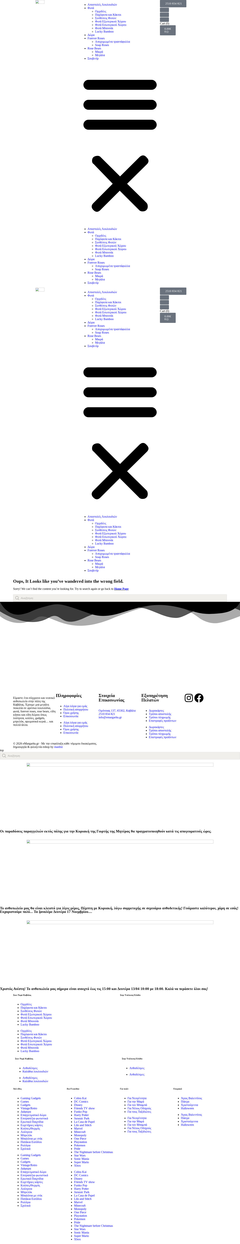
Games (25, 1101)
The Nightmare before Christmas (93, 1152)
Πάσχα (185, 1101)
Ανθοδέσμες (30, 1068)
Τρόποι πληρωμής (160, 717)
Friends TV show (84, 1108)
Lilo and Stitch (83, 1125)
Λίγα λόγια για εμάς (75, 706)
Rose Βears (94, 48)
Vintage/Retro (29, 1108)
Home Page (121, 588)
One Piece (80, 1138)
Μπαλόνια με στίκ (31, 1138)
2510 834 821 (107, 714)
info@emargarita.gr (110, 717)
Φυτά (91, 8)
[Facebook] (199, 698)
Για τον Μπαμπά (137, 1105)
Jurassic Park (81, 1118)
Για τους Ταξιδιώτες (139, 1111)
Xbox (77, 1165)
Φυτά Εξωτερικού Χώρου (110, 21)
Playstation (80, 1142)
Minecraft (80, 1131)
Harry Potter (81, 1115)
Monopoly (80, 1135)
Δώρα (91, 34)
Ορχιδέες (100, 11)
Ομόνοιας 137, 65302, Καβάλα (117, 710)
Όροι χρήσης (71, 712)
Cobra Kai (80, 1098)
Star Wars (80, 1155)
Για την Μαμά (136, 1101)
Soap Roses (102, 45)
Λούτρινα (26, 1131)
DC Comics (81, 1101)
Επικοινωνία (70, 716)
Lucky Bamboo (104, 31)
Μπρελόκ (26, 1135)
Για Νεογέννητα (137, 1098)
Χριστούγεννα (189, 1105)
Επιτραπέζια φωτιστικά (34, 1118)
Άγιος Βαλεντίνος (191, 1098)
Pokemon (79, 1145)
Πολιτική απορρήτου (75, 709)
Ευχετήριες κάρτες (32, 1125)
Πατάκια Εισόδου (31, 1142)
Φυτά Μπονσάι (104, 28)
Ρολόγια (25, 1145)
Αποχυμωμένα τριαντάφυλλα (112, 41)
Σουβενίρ (93, 58)
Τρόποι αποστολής (160, 714)
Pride (77, 1148)
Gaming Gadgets (31, 1098)
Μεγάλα (100, 55)
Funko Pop (80, 1111)
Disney (78, 1105)
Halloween (187, 1108)
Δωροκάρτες (156, 710)
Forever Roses (96, 38)
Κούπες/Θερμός (30, 1128)
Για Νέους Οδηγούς (139, 1108)
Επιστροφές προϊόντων (162, 720)
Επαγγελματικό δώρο (33, 1115)
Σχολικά (25, 1148)
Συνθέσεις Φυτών (105, 18)
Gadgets (25, 1105)
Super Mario (81, 1162)
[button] (120, 143)
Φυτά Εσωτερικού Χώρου (110, 24)
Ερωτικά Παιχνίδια (32, 1121)
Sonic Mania (81, 1158)
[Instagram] (189, 698)
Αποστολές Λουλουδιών (102, 4)
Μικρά (99, 51)
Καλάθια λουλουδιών (35, 1071)
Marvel (78, 1128)
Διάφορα (26, 1111)
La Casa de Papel (84, 1121)
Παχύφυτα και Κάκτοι (108, 14)
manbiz (58, 746)
